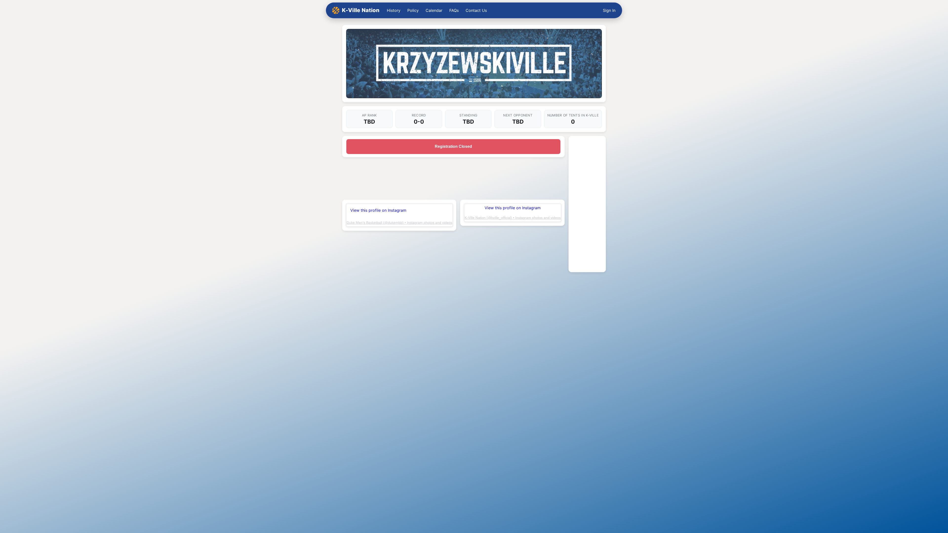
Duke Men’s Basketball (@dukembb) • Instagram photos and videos (399, 223)
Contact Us (476, 10)
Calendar (434, 10)
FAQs (454, 10)
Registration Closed (453, 146)
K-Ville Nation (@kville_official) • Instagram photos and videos (513, 218)
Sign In (609, 10)
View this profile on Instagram (378, 210)
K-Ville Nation (360, 10)
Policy (413, 10)
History (393, 10)
